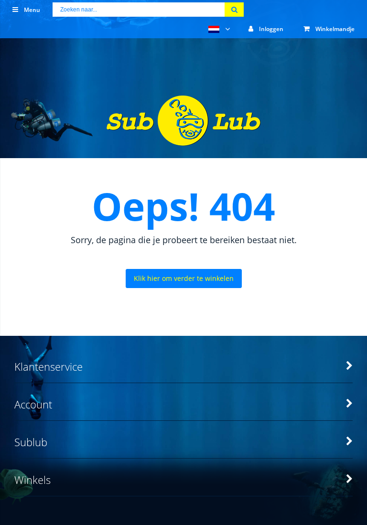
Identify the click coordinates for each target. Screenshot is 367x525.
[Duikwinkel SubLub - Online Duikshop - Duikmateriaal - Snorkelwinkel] (183, 139)
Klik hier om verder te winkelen (184, 278)
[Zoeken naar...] (234, 9)
